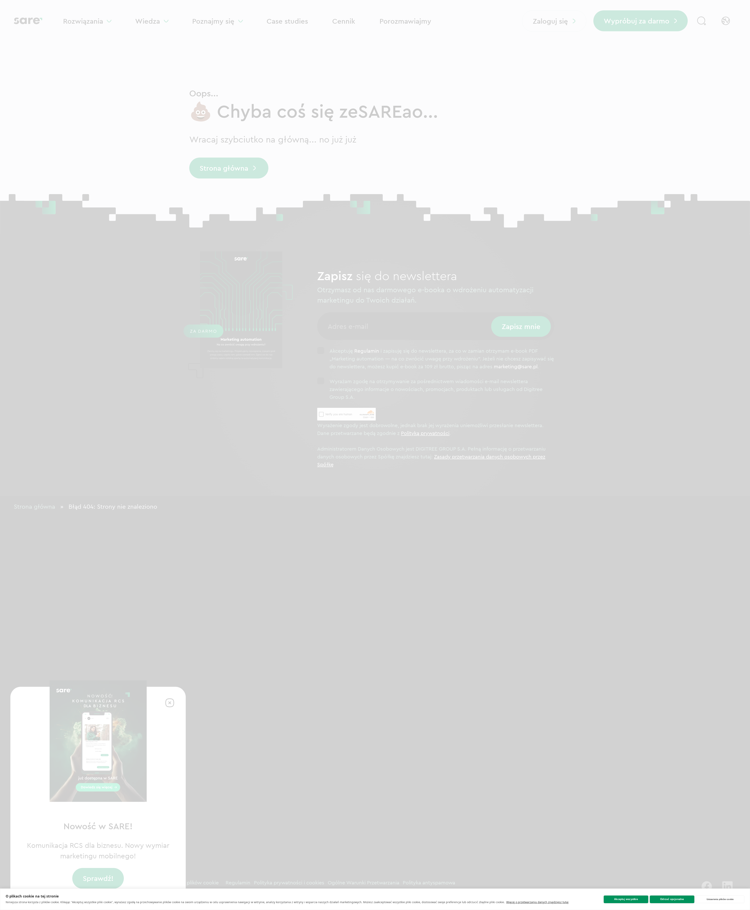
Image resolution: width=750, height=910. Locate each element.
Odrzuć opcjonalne (672, 899)
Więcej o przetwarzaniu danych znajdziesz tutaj (537, 902)
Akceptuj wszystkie (626, 899)
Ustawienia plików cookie (720, 899)
